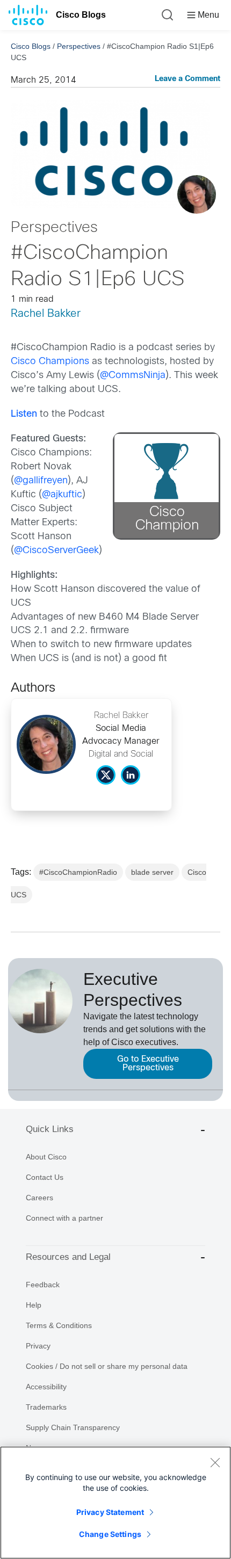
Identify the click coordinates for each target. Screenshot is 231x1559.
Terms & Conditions (59, 1325)
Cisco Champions (50, 361)
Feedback (43, 1284)
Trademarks (46, 1407)
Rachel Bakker (46, 314)
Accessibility (46, 1386)
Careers (39, 1197)
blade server (152, 872)
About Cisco (46, 1156)
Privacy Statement (110, 1512)
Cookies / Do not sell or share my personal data (106, 1366)
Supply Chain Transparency (73, 1427)
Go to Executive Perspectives (148, 1063)
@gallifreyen (41, 480)
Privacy (38, 1346)
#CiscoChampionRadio (78, 872)
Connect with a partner (64, 1218)
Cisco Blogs (81, 14)
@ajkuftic (62, 494)
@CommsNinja (132, 375)
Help (33, 1305)
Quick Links (50, 1129)
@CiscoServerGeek (56, 550)
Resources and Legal (68, 1257)
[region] (115, 1502)
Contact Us (44, 1177)
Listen (24, 414)
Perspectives (78, 46)
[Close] (215, 1462)
